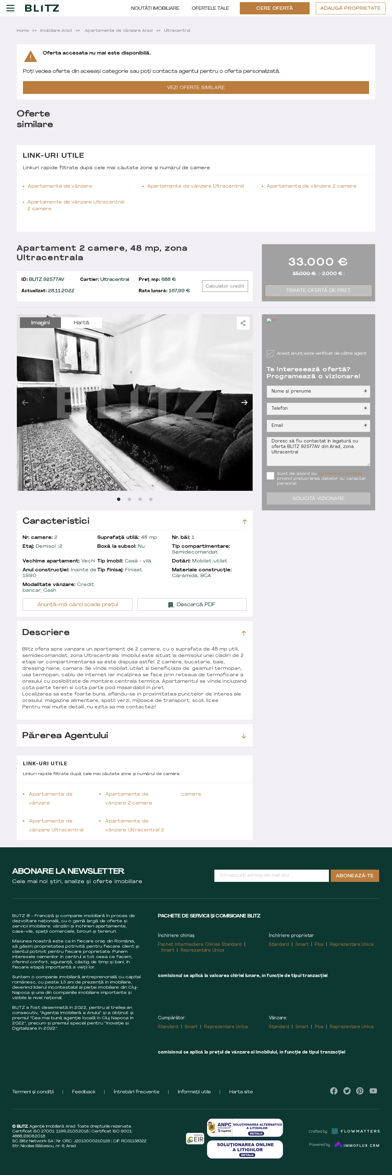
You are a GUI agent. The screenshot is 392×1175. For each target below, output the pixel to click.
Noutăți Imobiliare (155, 8)
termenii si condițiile (340, 474)
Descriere (46, 633)
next (244, 402)
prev (25, 402)
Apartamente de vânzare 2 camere (312, 186)
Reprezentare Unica (202, 950)
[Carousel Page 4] (151, 499)
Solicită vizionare (318, 499)
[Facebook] (334, 1091)
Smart (168, 950)
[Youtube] (373, 1091)
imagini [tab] (40, 323)
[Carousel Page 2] (129, 499)
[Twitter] (347, 1091)
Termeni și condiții (33, 1092)
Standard (279, 944)
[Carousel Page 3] (140, 499)
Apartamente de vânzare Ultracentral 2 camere (76, 205)
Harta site (241, 1092)
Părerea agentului (65, 736)
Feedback (84, 1092)
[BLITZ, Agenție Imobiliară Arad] (42, 8)
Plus (319, 944)
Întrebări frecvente (137, 1092)
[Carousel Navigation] (135, 402)
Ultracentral (104, 280)
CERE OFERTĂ (274, 8)
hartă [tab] (81, 323)
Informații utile (194, 1092)
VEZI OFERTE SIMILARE (196, 88)
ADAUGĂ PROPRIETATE (350, 8)
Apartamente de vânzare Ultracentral (195, 186)
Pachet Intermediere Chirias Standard (200, 944)
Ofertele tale (210, 8)
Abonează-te (355, 876)
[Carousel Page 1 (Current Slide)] (118, 499)
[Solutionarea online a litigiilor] (245, 1149)
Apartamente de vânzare (60, 186)
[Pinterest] (360, 1091)
